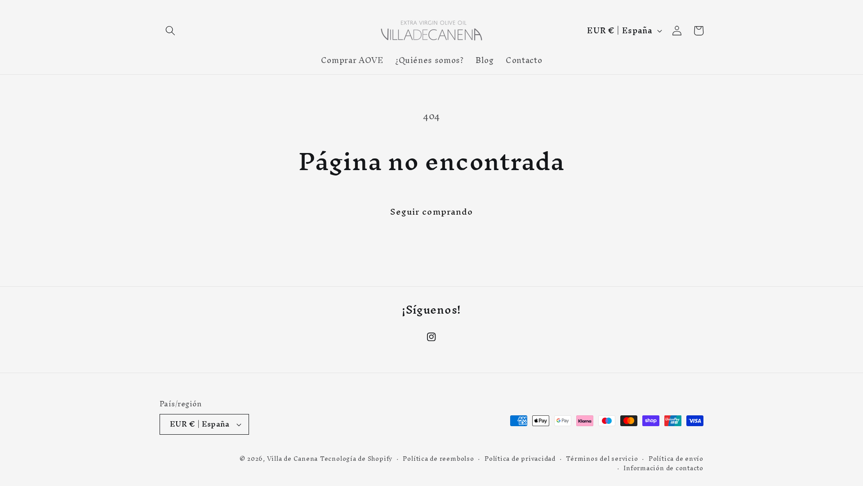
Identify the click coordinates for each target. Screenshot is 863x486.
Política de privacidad (520, 459)
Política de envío (676, 459)
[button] (170, 30)
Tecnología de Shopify (356, 458)
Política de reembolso (438, 459)
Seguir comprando (431, 211)
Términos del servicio (602, 459)
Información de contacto (663, 468)
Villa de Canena (292, 458)
